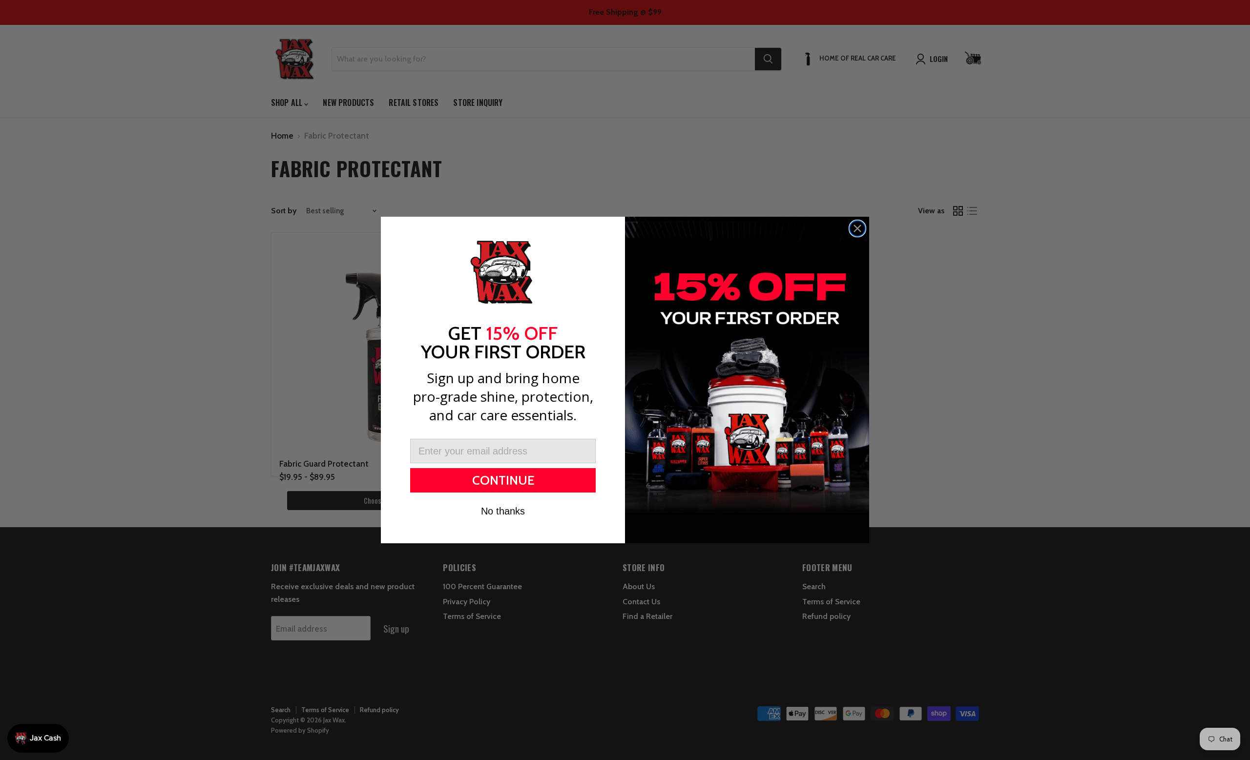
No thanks (503, 511)
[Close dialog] (857, 228)
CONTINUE (503, 480)
